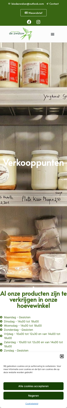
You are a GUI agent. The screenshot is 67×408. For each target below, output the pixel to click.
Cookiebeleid (31, 403)
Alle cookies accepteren (33, 386)
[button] (62, 356)
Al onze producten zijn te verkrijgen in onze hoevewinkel (33, 299)
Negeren (33, 395)
